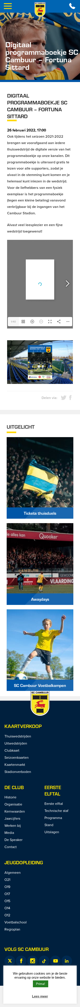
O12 (7, 915)
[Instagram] (32, 961)
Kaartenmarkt (14, 764)
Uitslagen (51, 831)
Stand (48, 824)
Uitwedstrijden (15, 743)
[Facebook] (21, 961)
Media (9, 832)
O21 (7, 879)
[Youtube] (55, 961)
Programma (53, 817)
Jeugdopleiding (23, 862)
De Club (14, 787)
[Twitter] (9, 961)
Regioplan (12, 929)
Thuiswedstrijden (17, 736)
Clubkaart (11, 750)
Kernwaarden (14, 811)
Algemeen (12, 872)
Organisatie (13, 804)
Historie (10, 797)
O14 (7, 907)
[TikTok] (44, 961)
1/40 (13, 321)
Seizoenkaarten (16, 757)
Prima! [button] (40, 983)
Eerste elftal (52, 790)
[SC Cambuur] (40, 9)
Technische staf (56, 810)
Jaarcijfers (12, 818)
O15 (7, 900)
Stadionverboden (17, 771)
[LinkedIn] (66, 961)
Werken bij (12, 825)
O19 (7, 886)
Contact (10, 846)
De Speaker (13, 839)
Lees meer (40, 996)
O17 (7, 893)
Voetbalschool (15, 922)
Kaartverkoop (23, 726)
